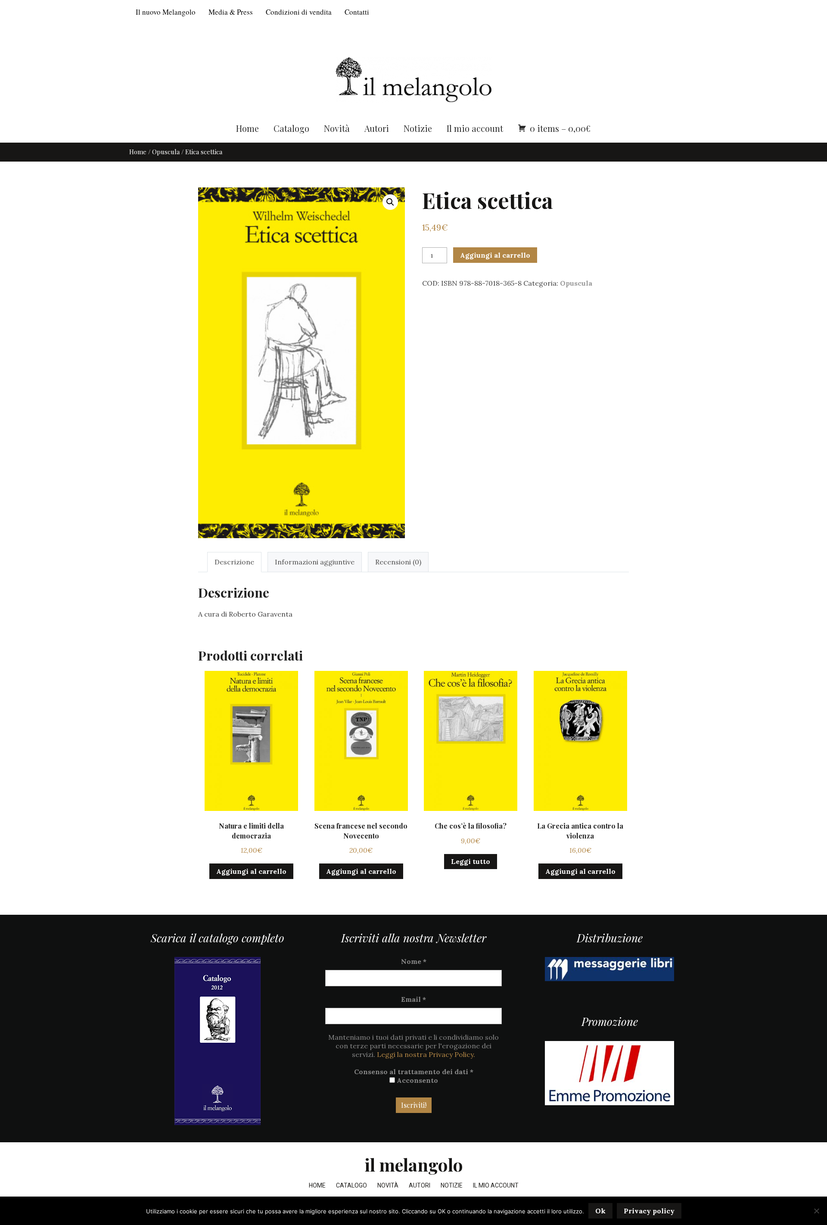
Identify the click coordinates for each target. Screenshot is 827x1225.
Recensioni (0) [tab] (398, 562)
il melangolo (413, 1164)
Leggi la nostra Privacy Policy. (426, 1054)
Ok (600, 1210)
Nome (413, 961)
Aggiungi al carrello (495, 255)
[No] (816, 1210)
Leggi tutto (470, 861)
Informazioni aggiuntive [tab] (314, 562)
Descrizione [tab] (234, 562)
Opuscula (166, 151)
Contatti (357, 12)
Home (247, 128)
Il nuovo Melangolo (166, 12)
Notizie (418, 128)
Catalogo (291, 128)
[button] (390, 202)
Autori (376, 128)
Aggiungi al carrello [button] (251, 871)
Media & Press (230, 12)
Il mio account (475, 128)
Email (413, 999)
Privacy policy (649, 1210)
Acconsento (416, 1080)
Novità (337, 128)
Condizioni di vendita (299, 12)
